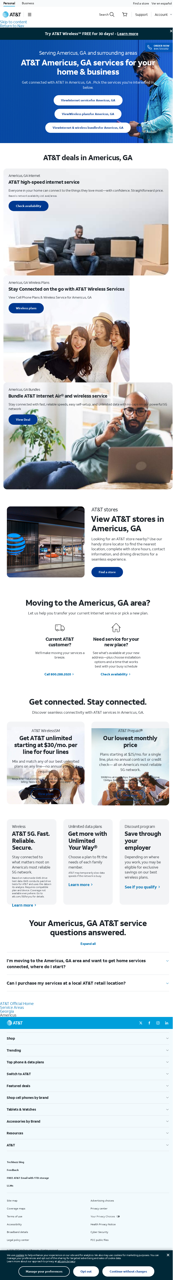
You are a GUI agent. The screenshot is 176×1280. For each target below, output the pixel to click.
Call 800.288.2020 (57, 674)
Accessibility (14, 1224)
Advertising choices (102, 1200)
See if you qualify (141, 887)
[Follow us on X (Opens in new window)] (140, 1022)
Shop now (130, 795)
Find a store (141, 3)
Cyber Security (99, 1232)
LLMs (10, 1185)
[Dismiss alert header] (171, 31)
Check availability (28, 206)
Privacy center (99, 1208)
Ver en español (162, 3)
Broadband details (17, 1232)
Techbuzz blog (15, 1162)
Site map (12, 1200)
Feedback (13, 1170)
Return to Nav (12, 25)
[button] (29, 14)
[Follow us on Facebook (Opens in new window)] (149, 1022)
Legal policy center (18, 1240)
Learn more (127, 33)
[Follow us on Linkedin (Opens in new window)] (166, 1022)
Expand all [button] (88, 943)
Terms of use (14, 1216)
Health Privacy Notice (103, 1224)
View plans (46, 794)
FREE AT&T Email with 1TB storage (28, 1177)
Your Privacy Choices (103, 1216)
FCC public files (100, 1240)
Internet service (88, 100)
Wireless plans (88, 114)
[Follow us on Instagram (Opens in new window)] (158, 1022)
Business (28, 3)
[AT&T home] (12, 15)
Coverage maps (16, 1208)
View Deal (23, 419)
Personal (9, 3)
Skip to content (13, 21)
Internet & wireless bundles (88, 128)
